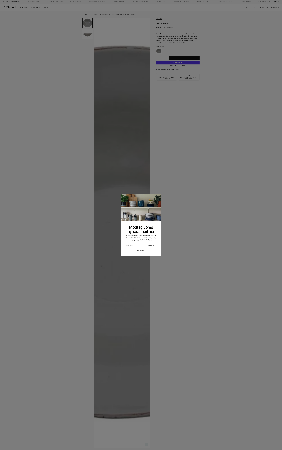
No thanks (141, 250)
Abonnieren (151, 245)
